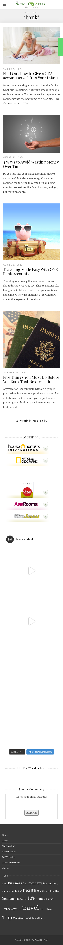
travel (30, 907)
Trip (7, 917)
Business (15, 883)
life (31, 898)
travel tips (45, 908)
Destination (50, 883)
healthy (54, 891)
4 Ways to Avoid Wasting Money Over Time (31, 164)
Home (5, 835)
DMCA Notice (8, 857)
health (29, 890)
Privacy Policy (8, 851)
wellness (40, 918)
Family (14, 891)
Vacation (19, 918)
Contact (5, 868)
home (6, 899)
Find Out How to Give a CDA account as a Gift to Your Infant (30, 76)
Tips (19, 909)
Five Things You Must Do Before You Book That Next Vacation (31, 379)
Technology (9, 909)
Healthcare (43, 891)
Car (25, 883)
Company (35, 883)
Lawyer (23, 899)
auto (4, 883)
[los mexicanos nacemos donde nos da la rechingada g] (31, 722)
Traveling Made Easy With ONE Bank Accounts (30, 271)
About (5, 840)
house (15, 899)
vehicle (30, 918)
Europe (6, 891)
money (40, 899)
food (20, 891)
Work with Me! (9, 846)
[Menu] (4, 4)
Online (49, 898)
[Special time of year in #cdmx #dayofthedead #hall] (31, 671)
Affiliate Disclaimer (11, 862)
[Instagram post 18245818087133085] (31, 621)
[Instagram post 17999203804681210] (31, 570)
